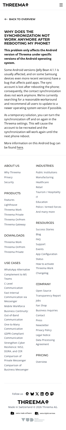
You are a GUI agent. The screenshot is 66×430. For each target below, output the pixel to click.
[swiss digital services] (44, 413)
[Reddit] (47, 394)
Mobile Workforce (14, 306)
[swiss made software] (21, 413)
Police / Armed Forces (48, 206)
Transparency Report (48, 295)
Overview (41, 361)
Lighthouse (10, 204)
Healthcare (42, 182)
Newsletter (42, 325)
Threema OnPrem (14, 219)
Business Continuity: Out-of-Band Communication (16, 315)
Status (39, 259)
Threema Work (12, 209)
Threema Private (14, 214)
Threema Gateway (15, 224)
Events (40, 249)
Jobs (38, 300)
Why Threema (12, 172)
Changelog (42, 273)
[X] (37, 394)
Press (39, 320)
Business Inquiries (47, 310)
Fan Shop (41, 305)
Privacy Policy (44, 330)
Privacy (8, 177)
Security (9, 182)
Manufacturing (45, 177)
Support (40, 244)
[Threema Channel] (27, 394)
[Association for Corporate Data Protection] (33, 420)
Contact (40, 315)
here (20, 147)
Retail (39, 187)
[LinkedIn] (42, 394)
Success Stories (45, 229)
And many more (45, 211)
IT (37, 197)
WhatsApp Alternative (17, 269)
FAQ (38, 239)
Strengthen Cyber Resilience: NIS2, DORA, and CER (14, 347)
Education (42, 202)
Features (9, 199)
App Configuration (46, 254)
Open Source (43, 290)
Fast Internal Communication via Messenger (15, 297)
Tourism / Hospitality (48, 192)
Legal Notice (43, 335)
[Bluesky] (32, 394)
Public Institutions (46, 172)
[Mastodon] (52, 394)
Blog (38, 234)
